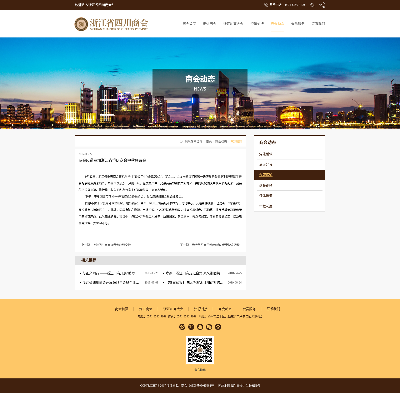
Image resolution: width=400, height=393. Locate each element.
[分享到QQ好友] (200, 327)
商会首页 (189, 24)
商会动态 (221, 141)
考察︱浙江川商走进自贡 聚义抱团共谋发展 (198, 273)
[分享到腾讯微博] (191, 327)
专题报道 (236, 141)
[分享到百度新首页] (218, 327)
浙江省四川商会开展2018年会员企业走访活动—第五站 (122, 282)
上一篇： (106, 244)
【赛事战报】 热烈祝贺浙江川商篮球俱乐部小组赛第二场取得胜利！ (216, 282)
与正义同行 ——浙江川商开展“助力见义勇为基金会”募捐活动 (127, 273)
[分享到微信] (209, 327)
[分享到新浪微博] (182, 327)
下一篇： (210, 244)
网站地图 (223, 385)
